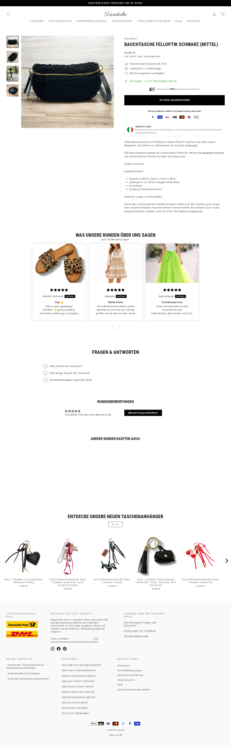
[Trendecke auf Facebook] (58, 649)
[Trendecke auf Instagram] (52, 649)
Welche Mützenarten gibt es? (79, 697)
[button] (113, 327)
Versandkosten (151, 56)
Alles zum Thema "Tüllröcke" (78, 681)
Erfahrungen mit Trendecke (140, 631)
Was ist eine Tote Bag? (75, 708)
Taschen (37, 21)
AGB (119, 684)
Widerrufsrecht (126, 680)
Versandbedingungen (129, 670)
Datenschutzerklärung (130, 675)
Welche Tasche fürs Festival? (78, 691)
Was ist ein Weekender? (75, 713)
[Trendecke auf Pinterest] (65, 649)
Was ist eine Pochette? (75, 702)
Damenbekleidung (92, 21)
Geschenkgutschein (153, 21)
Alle (115, 524)
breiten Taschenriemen (156, 207)
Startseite (130, 38)
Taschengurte (60, 21)
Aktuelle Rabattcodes (136, 636)
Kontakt (194, 21)
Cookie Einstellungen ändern (134, 689)
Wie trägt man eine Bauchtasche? (81, 665)
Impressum (123, 665)
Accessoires (122, 21)
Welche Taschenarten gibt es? (79, 675)
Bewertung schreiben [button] (143, 412)
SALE (178, 21)
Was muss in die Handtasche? (79, 670)
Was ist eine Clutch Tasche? (78, 686)
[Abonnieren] (96, 639)
